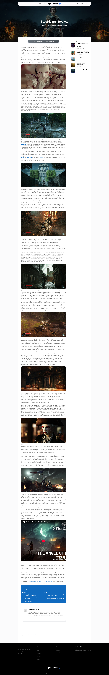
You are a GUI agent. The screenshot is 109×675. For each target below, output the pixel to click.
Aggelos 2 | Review (81, 57)
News (38, 650)
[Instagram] (21, 653)
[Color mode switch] (77, 3)
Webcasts (39, 656)
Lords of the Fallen (59, 156)
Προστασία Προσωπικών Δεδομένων (83, 650)
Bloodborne (24, 144)
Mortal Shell (29, 157)
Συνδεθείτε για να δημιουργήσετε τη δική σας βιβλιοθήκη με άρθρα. (43, 41)
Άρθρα (64, 3)
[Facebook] (18, 653)
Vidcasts (39, 658)
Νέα (45, 3)
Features (39, 655)
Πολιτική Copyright (60, 652)
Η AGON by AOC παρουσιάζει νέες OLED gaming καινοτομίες (83, 45)
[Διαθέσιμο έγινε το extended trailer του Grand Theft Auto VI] (73, 53)
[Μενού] (20, 3)
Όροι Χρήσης (77, 649)
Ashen (22, 157)
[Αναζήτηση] (22, 3)
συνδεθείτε (34, 634)
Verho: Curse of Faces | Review (83, 69)
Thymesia (41, 157)
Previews (39, 653)
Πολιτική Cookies (59, 650)
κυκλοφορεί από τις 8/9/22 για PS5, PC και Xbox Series (40, 581)
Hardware (67, 3)
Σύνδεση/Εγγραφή (84, 3)
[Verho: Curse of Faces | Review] (73, 71)
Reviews (40, 3)
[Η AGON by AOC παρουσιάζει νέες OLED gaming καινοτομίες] (73, 45)
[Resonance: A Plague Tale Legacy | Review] (73, 65)
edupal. (64, 673)
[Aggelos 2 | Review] (73, 59)
